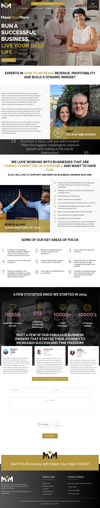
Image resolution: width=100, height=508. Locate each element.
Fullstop (55, 504)
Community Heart (60, 8)
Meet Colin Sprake (36, 8)
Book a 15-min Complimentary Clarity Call (48, 3)
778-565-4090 (74, 494)
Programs (49, 8)
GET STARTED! (8, 60)
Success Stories (74, 8)
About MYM (24, 8)
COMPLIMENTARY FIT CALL (23, 226)
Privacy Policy (75, 501)
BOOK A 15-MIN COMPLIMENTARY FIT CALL (50, 379)
